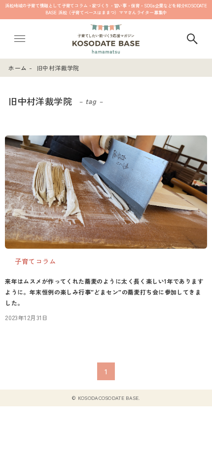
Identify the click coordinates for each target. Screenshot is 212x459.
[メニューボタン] (19, 39)
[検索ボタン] (192, 39)
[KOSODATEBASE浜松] (106, 39)
